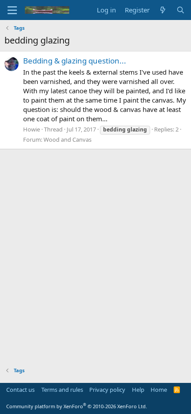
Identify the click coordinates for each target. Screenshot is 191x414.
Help (138, 390)
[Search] (180, 10)
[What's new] (162, 10)
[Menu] (12, 10)
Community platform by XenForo (76, 406)
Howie (31, 129)
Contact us (20, 390)
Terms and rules (62, 390)
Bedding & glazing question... (74, 61)
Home (159, 390)
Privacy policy (107, 390)
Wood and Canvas (68, 139)
